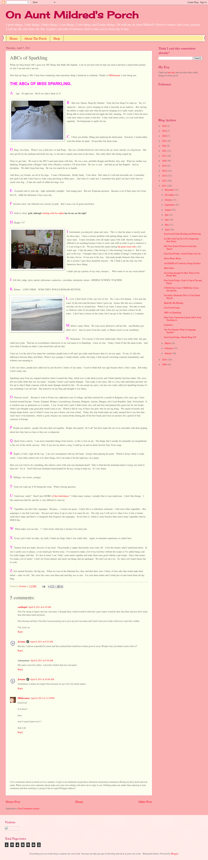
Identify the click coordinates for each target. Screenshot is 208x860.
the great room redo (127, 246)
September (170, 204)
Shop (56, 38)
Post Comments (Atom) (28, 808)
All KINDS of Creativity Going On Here (182, 263)
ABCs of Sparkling (172, 312)
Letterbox (168, 324)
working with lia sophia (53, 213)
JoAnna (21, 641)
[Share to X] (55, 586)
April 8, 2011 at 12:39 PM (42, 698)
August (168, 209)
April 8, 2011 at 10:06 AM (42, 679)
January (168, 353)
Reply (20, 631)
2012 (164, 180)
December (170, 189)
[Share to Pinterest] (61, 586)
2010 (164, 359)
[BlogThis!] (52, 586)
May (167, 224)
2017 (164, 155)
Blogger (174, 853)
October (169, 199)
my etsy (171, 72)
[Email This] (49, 586)
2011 (164, 185)
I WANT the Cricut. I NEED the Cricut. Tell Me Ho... (181, 289)
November (170, 194)
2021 (164, 150)
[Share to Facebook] (58, 586)
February (169, 348)
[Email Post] (43, 586)
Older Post (145, 802)
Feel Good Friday (172, 307)
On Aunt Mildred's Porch (72, 14)
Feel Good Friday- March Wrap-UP (180, 337)
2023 (164, 140)
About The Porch (35, 38)
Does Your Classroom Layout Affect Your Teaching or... (182, 319)
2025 (164, 130)
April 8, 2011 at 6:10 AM (39, 607)
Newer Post (13, 802)
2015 (164, 165)
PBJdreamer (114, 75)
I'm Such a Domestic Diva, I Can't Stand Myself (182, 297)
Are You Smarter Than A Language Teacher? (180, 331)
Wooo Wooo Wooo (172, 258)
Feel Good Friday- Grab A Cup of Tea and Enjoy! (183, 282)
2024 (164, 135)
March (168, 343)
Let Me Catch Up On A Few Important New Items (181, 240)
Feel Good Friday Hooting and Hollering (182, 233)
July (167, 214)
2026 (164, 125)
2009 (164, 364)
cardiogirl (22, 607)
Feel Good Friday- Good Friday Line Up (182, 253)
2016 (164, 160)
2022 (164, 145)
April (167, 229)
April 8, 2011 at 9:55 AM (41, 641)
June (167, 219)
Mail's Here (169, 268)
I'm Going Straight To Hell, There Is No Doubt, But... (182, 274)
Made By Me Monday (173, 302)
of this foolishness (60, 495)
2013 (164, 175)
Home (14, 38)
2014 (164, 170)
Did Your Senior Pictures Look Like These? (180, 247)
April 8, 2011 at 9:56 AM (41, 660)
